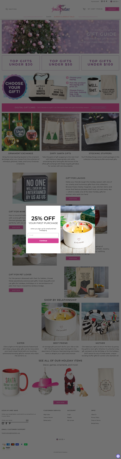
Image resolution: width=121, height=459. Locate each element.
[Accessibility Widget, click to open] (118, 456)
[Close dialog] (92, 207)
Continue (43, 241)
